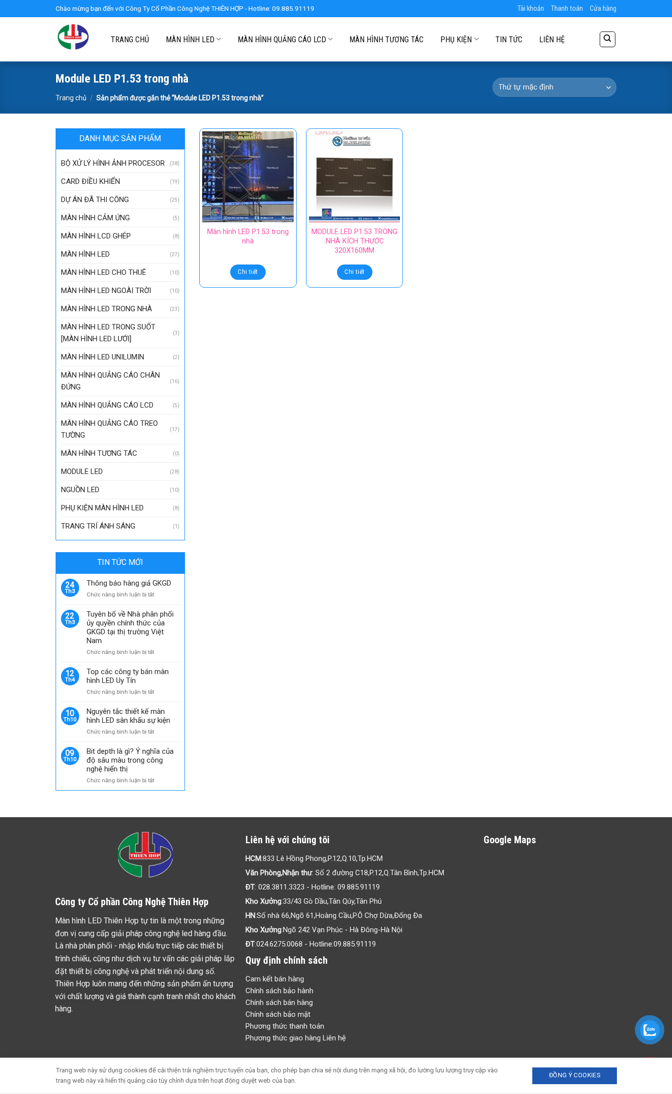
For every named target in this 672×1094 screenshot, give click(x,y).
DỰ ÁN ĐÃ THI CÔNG (95, 199)
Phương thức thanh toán (284, 1026)
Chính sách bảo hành (279, 990)
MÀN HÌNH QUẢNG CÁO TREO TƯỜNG (109, 429)
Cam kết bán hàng (274, 979)
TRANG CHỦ (130, 39)
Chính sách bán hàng (279, 1002)
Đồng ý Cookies (574, 1075)
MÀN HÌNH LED (190, 39)
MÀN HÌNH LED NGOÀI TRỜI (106, 290)
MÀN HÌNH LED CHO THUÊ (103, 272)
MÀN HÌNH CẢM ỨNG (95, 217)
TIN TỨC (508, 39)
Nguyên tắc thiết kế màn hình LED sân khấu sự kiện (128, 716)
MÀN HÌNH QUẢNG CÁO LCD (282, 39)
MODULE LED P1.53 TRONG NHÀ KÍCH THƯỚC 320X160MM (354, 241)
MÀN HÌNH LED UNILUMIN (102, 357)
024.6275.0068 (279, 944)
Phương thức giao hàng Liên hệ (295, 1038)
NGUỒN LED (80, 489)
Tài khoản (531, 8)
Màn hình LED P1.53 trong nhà (248, 236)
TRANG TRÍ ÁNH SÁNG (98, 526)
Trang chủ (71, 98)
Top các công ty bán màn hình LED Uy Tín (128, 676)
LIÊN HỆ (552, 39)
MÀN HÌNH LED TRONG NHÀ (106, 308)
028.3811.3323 (281, 887)
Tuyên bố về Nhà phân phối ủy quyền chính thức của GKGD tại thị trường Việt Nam (130, 627)
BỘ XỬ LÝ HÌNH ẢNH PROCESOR (113, 163)
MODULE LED (82, 471)
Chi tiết (248, 271)
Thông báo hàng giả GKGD (129, 583)
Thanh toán (567, 8)
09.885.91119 (358, 887)
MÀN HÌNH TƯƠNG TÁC (386, 39)
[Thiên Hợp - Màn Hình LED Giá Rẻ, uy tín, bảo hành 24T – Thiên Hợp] (73, 39)
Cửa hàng (603, 8)
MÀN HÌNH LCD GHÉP (96, 236)
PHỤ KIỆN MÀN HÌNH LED (102, 507)
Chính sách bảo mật (277, 1014)
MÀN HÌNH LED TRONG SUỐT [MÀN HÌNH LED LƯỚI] (108, 333)
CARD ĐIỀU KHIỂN (90, 181)
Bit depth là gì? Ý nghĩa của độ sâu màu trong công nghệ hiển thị (130, 760)
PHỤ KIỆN (456, 39)
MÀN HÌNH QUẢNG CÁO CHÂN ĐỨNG (110, 381)
